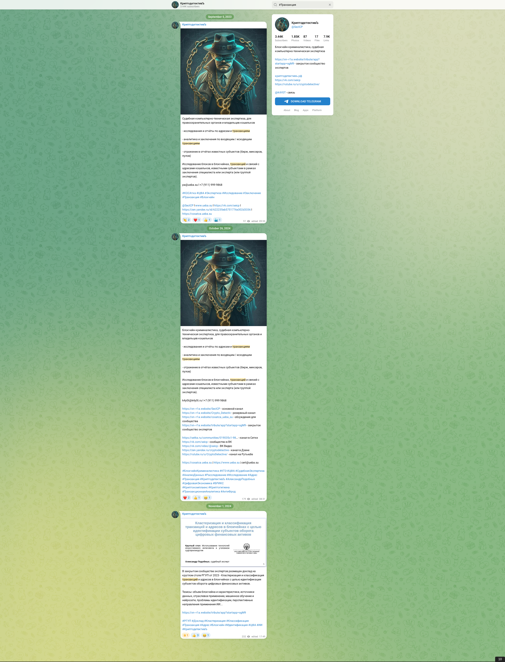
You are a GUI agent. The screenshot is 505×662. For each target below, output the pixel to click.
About (287, 110)
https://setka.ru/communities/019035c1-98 (209, 437)
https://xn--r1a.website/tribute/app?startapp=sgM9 (214, 425)
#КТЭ (223, 470)
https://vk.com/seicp (287, 80)
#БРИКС (218, 483)
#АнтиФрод (228, 491)
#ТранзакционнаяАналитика (201, 491)
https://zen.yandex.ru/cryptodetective (205, 450)
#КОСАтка (189, 193)
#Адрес (252, 474)
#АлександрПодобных (240, 479)
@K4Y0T (280, 92)
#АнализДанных (193, 474)
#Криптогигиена (219, 487)
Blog (296, 110)
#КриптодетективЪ (212, 479)
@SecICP (297, 26)
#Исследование (232, 193)
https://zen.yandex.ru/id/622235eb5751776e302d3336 (216, 209)
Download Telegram (306, 101)
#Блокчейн (207, 197)
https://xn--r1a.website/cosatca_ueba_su (207, 417)
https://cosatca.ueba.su (197, 213)
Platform (317, 110)
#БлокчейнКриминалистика (200, 470)
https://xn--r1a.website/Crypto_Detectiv (206, 412)
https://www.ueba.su (227, 462)
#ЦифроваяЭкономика (197, 483)
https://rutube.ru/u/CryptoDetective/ (204, 454)
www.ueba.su (203, 205)
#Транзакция (190, 197)
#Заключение (252, 193)
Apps (305, 110)
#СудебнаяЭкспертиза (250, 470)
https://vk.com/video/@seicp (200, 446)
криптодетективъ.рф (288, 75)
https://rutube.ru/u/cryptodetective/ (297, 84)
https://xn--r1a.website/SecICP (201, 408)
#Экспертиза (213, 193)
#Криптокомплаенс (195, 487)
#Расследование (215, 474)
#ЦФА (200, 193)
